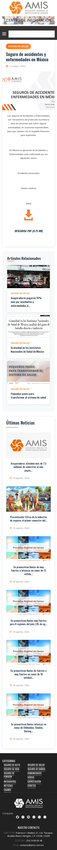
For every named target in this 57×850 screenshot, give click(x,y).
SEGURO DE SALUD (36, 765)
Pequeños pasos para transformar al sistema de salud (28, 395)
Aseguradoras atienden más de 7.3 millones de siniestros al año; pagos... (28, 467)
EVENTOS (32, 785)
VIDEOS (31, 777)
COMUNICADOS (34, 773)
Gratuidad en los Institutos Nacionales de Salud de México (27, 349)
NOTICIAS (8, 785)
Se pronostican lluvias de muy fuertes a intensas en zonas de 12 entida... (28, 570)
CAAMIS (7, 790)
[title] (17, 817)
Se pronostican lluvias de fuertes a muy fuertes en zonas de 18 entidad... (28, 674)
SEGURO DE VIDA (11, 769)
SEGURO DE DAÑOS (36, 769)
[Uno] (28, 8)
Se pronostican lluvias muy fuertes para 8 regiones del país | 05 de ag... (28, 622)
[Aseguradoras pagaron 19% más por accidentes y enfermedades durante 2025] (28, 276)
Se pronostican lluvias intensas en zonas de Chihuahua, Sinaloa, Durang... (28, 727)
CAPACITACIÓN (34, 781)
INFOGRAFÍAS (10, 781)
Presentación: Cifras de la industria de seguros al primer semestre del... (28, 518)
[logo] (28, 803)
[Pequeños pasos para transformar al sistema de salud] (28, 372)
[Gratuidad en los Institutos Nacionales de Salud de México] (28, 326)
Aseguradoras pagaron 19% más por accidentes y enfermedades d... (26, 301)
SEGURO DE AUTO (12, 765)
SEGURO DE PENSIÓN (9, 774)
